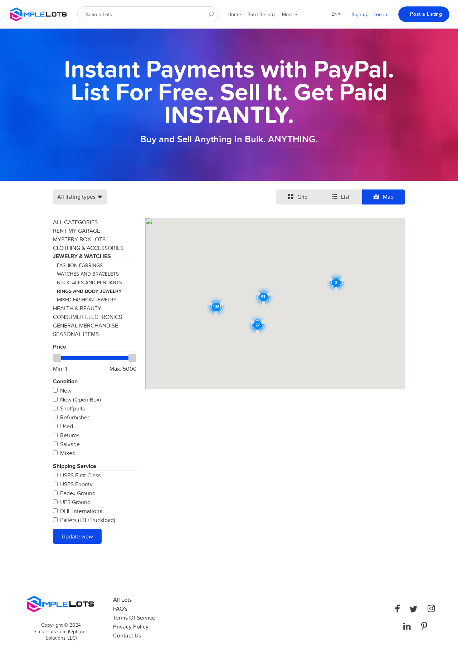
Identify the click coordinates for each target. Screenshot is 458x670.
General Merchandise (85, 325)
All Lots (122, 600)
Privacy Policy (130, 626)
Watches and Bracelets (88, 273)
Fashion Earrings (80, 265)
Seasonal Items (76, 334)
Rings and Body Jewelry (89, 291)
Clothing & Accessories (88, 248)
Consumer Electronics (87, 317)
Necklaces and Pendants (89, 282)
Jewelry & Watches (82, 256)
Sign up (360, 14)
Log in (380, 14)
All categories (75, 222)
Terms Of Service (134, 618)
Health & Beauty (77, 308)
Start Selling (261, 14)
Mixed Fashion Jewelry (87, 299)
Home (234, 14)
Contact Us (127, 635)
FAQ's (120, 609)
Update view (77, 536)
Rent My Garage (76, 231)
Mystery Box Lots (79, 239)
